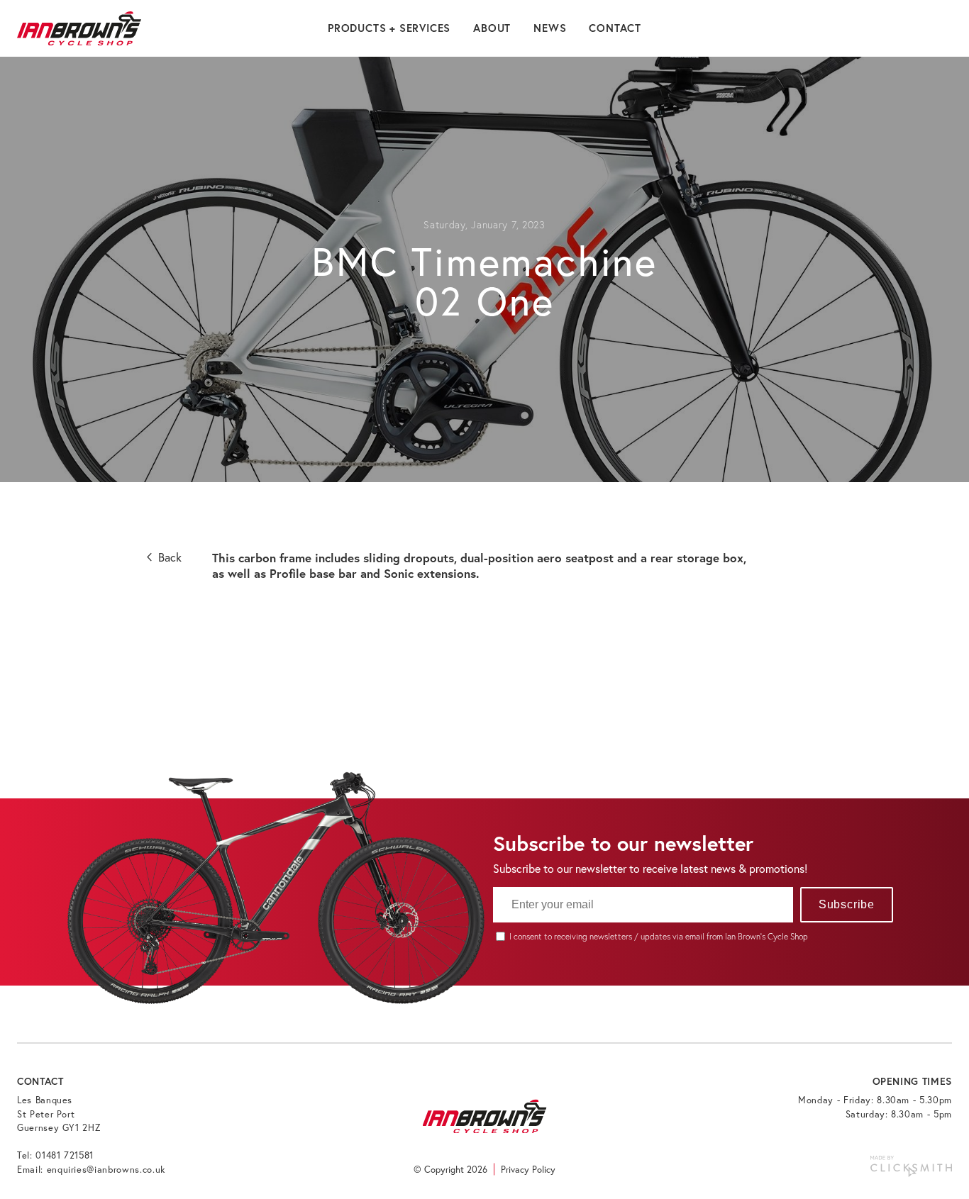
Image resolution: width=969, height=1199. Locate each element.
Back (168, 557)
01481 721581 (64, 1155)
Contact (615, 28)
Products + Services (389, 28)
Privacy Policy (528, 1170)
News (549, 28)
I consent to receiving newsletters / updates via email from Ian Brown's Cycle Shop (658, 936)
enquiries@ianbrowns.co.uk (106, 1170)
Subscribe (847, 904)
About (492, 28)
